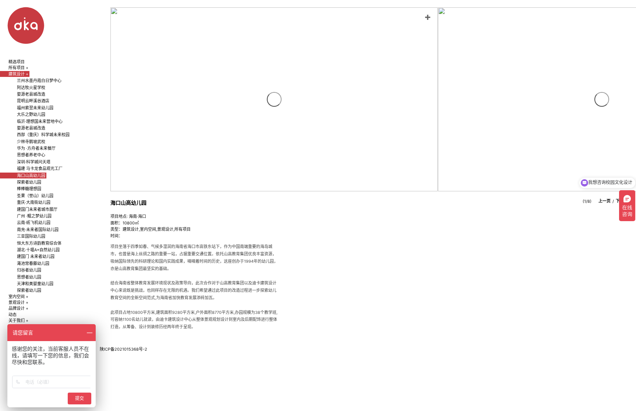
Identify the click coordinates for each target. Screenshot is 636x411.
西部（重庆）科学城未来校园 (43, 134)
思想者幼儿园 (29, 277)
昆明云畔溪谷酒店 (33, 100)
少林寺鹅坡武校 (31, 141)
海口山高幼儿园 (31, 175)
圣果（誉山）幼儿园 (35, 195)
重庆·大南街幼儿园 (33, 202)
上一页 (604, 201)
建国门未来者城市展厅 (37, 209)
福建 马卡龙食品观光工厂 (40, 168)
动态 (12, 314)
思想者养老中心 (31, 154)
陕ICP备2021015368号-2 (123, 349)
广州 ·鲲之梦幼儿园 (34, 216)
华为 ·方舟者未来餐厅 (36, 148)
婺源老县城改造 (31, 94)
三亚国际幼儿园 (31, 236)
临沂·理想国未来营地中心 (40, 121)
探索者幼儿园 (29, 182)
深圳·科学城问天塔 (33, 161)
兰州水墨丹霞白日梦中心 (39, 80)
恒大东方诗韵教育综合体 (39, 243)
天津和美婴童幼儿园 (35, 283)
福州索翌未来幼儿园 (35, 107)
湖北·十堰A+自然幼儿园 (38, 249)
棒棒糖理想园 (29, 188)
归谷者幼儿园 (29, 270)
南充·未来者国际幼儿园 (38, 229)
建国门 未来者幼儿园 (35, 256)
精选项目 (16, 61)
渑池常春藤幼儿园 (33, 263)
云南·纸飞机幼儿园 (33, 222)
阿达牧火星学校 (31, 87)
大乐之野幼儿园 (31, 114)
